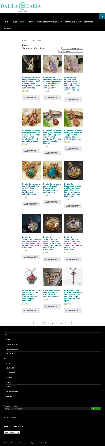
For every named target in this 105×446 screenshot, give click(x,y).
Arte (8, 363)
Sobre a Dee (88, 22)
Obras (9, 396)
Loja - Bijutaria (11, 417)
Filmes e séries (12, 392)
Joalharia (10, 368)
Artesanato (11, 373)
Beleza (9, 382)
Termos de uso (12, 349)
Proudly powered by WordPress (38, 443)
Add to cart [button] (31, 97)
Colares (32, 40)
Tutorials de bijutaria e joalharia (49, 22)
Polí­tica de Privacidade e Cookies (15, 443)
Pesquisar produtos (11, 406)
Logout (9, 354)
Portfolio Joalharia (73, 22)
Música (9, 377)
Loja (22, 22)
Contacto (7, 28)
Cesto (31, 22)
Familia (9, 387)
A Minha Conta (12, 344)
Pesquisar (96, 409)
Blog (15, 22)
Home (6, 22)
